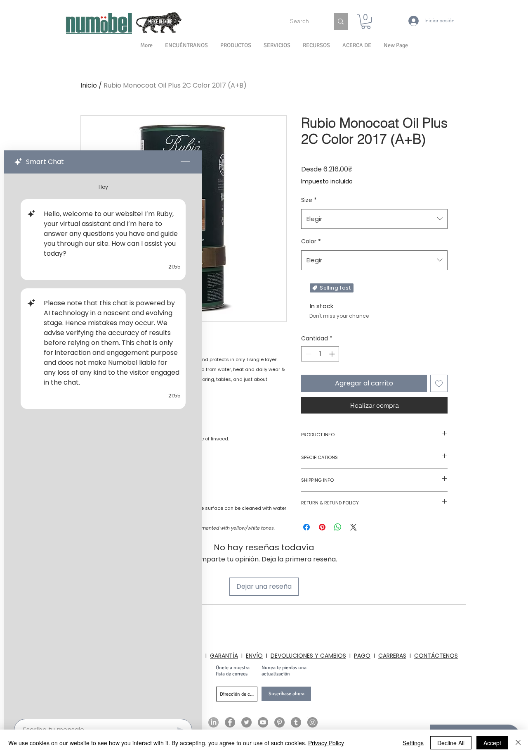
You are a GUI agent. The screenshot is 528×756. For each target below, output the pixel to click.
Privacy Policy (326, 743)
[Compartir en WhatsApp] (338, 527)
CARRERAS (392, 655)
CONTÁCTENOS (436, 655)
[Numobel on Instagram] (312, 722)
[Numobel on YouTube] (263, 722)
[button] (356, 45)
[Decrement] (307, 354)
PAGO (362, 655)
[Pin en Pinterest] (322, 527)
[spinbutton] (320, 354)
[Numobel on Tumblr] (296, 722)
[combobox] (374, 219)
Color (311, 241)
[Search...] (341, 21)
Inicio (88, 85)
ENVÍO (254, 655)
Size (309, 200)
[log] (103, 444)
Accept (492, 743)
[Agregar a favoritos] (439, 383)
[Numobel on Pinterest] (279, 722)
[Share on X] (353, 527)
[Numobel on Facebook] (230, 722)
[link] (366, 21)
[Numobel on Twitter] (246, 722)
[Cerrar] (518, 742)
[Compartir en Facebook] (306, 527)
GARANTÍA (224, 655)
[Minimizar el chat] (185, 162)
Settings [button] (413, 743)
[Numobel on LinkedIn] (213, 722)
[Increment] (333, 354)
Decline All (450, 743)
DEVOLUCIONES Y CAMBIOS (308, 655)
